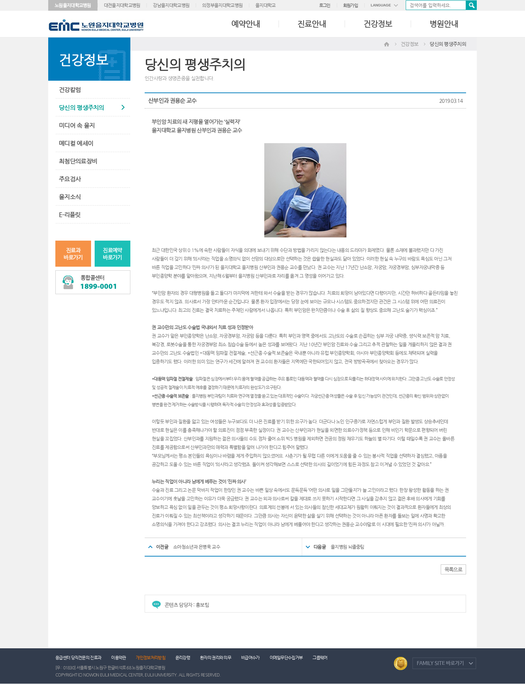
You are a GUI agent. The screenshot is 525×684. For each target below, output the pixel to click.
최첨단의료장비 (78, 161)
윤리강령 (182, 657)
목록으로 (453, 569)
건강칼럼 (70, 89)
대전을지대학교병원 (122, 5)
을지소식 (70, 196)
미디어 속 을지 (77, 125)
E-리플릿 (70, 214)
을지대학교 (265, 5)
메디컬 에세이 (76, 143)
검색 (471, 5)
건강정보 (378, 23)
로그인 (324, 5)
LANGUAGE (381, 5)
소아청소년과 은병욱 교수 (196, 546)
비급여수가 (250, 657)
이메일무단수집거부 (286, 657)
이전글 (162, 546)
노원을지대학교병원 (73, 5)
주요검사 (70, 178)
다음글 (320, 546)
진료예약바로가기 (112, 253)
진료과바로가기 (73, 253)
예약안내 (245, 23)
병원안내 (444, 23)
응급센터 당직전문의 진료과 (78, 657)
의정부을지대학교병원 (222, 5)
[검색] (441, 5)
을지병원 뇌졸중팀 (347, 546)
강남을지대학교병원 (171, 5)
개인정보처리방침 (150, 657)
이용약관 (118, 657)
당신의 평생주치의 (81, 107)
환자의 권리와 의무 (215, 657)
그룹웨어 (319, 657)
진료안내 (312, 23)
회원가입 (350, 5)
